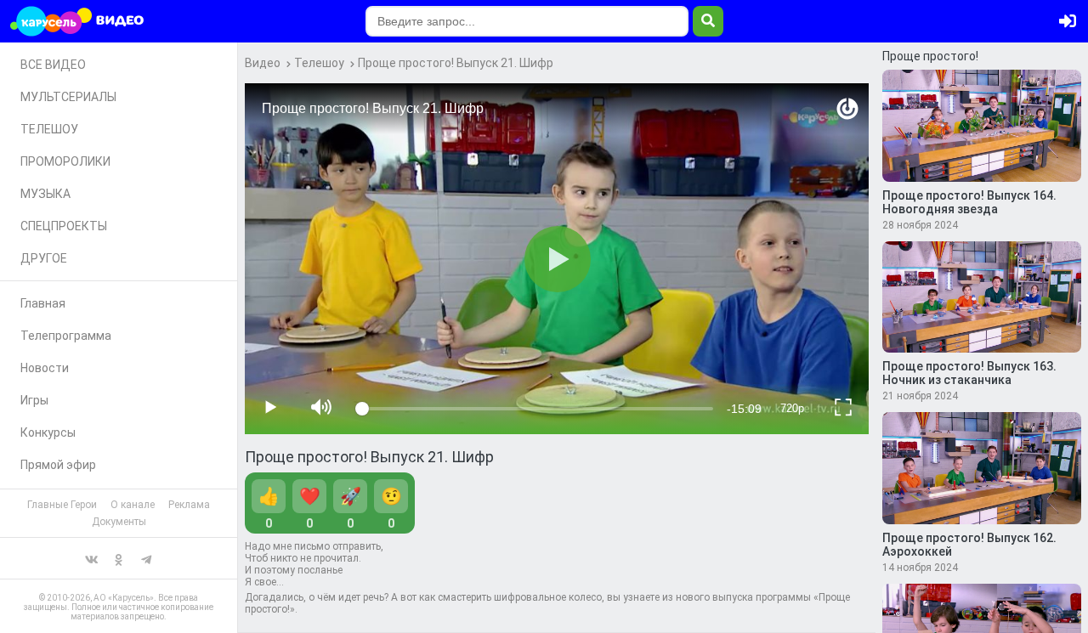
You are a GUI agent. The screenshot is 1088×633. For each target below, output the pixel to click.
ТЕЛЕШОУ (49, 129)
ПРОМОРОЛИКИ (65, 161)
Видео (262, 63)
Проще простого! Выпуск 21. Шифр (455, 63)
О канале (132, 505)
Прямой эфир (58, 465)
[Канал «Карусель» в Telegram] (146, 558)
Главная (42, 303)
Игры (34, 400)
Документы (119, 522)
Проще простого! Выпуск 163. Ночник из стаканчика (969, 373)
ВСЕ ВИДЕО (53, 64)
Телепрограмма (65, 335)
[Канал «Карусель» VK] (91, 558)
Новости (44, 368)
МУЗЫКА (45, 194)
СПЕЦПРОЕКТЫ (63, 226)
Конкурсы (48, 432)
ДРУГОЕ (43, 258)
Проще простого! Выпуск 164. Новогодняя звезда (969, 202)
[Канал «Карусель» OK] (119, 558)
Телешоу (319, 63)
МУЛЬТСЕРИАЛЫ (68, 97)
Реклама (189, 505)
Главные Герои (62, 505)
